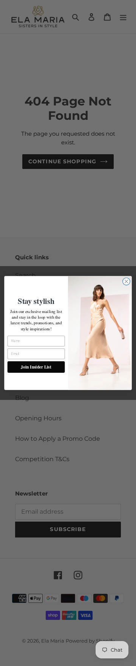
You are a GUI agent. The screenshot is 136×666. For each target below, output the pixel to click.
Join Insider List (36, 367)
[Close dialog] (126, 281)
